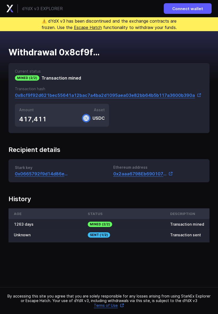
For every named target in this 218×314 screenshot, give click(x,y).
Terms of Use (106, 305)
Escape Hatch (88, 27)
